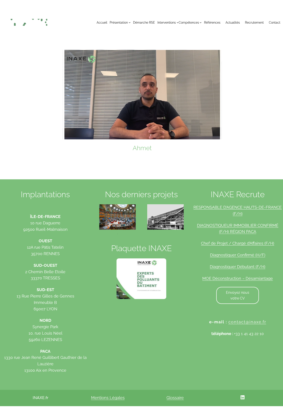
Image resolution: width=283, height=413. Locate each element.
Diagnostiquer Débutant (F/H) (237, 266)
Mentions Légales (108, 397)
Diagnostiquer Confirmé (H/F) (237, 255)
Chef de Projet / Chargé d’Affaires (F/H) (237, 243)
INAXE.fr (40, 397)
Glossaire (175, 397)
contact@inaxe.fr (247, 322)
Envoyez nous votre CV (237, 295)
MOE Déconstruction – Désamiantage (237, 278)
